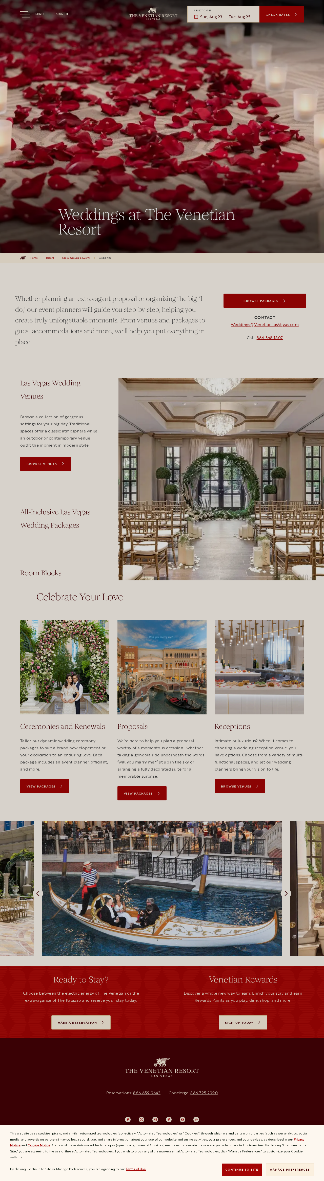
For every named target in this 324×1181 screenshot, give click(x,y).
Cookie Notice (39, 1145)
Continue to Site (242, 1169)
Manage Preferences (290, 1169)
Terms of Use (136, 1169)
